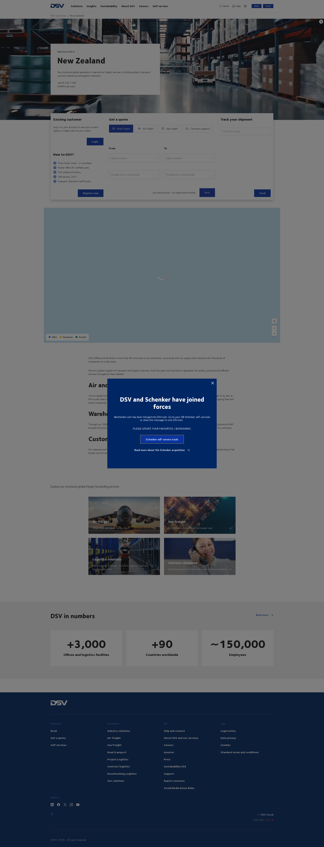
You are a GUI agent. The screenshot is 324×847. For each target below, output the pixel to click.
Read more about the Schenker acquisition (159, 449)
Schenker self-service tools (162, 439)
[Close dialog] (213, 383)
